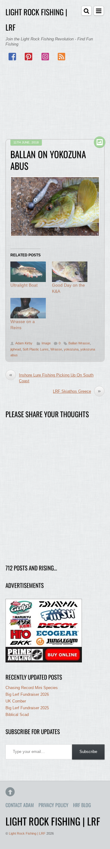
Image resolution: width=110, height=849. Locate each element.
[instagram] (45, 57)
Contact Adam (20, 805)
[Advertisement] (55, 100)
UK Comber (16, 701)
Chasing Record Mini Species (32, 687)
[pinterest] (29, 57)
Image (46, 343)
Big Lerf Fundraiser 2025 (27, 708)
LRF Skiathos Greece (77, 391)
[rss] (61, 57)
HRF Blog (82, 805)
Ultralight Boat (24, 285)
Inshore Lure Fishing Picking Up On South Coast (51, 377)
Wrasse (56, 349)
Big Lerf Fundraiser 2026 (27, 694)
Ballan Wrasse (79, 343)
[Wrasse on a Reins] (28, 308)
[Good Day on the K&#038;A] (69, 271)
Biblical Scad (17, 714)
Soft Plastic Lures (36, 349)
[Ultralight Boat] (28, 271)
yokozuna (71, 349)
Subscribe (88, 751)
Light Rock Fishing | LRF (27, 833)
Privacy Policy (53, 805)
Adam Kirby (23, 343)
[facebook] (13, 57)
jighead (15, 349)
